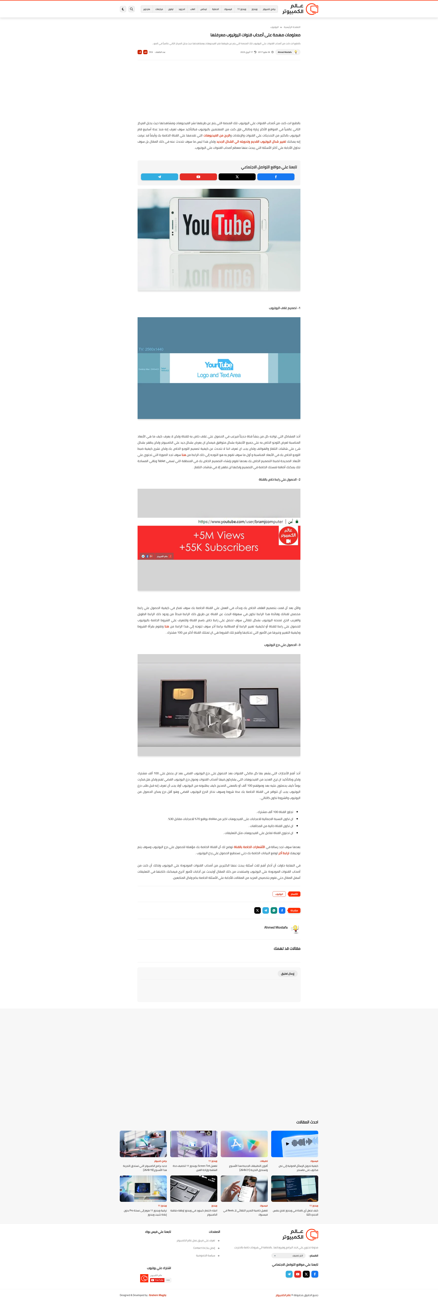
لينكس (203, 9)
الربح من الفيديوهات (216, 135)
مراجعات (159, 9)
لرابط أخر (283, 853)
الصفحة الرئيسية (292, 27)
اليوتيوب (274, 27)
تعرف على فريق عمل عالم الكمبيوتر (196, 1240)
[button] (282, 910)
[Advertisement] (219, 93)
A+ (145, 52)
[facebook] (275, 176)
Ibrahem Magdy (157, 1295)
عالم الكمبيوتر (283, 1295)
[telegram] (159, 176)
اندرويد (182, 9)
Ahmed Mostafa (285, 52)
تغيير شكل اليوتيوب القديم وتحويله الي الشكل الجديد (251, 141)
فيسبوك (228, 9)
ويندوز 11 (241, 9)
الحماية (215, 9)
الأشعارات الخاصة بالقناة (250, 847)
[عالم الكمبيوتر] (300, 9)
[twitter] (237, 176)
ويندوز (254, 9)
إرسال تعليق (287, 973)
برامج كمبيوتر (269, 9)
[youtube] (198, 176)
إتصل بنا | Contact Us (204, 1247)
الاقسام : (313, 1255)
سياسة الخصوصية (205, 1255)
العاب (192, 9)
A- (140, 52)
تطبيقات (264, 1161)
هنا (183, 455)
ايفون (170, 9)
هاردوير (146, 9)
